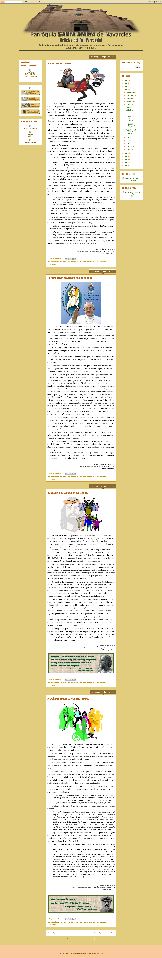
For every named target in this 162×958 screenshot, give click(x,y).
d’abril (128, 140)
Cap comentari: (55, 258)
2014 (126, 153)
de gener (129, 149)
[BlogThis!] (68, 259)
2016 (126, 87)
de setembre (130, 101)
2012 (126, 159)
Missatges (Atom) (87, 939)
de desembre (130, 92)
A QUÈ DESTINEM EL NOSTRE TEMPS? (68, 698)
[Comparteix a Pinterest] (75, 259)
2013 (126, 156)
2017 (126, 84)
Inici (81, 932)
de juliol (129, 104)
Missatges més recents (58, 932)
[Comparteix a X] (71, 259)
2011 (126, 162)
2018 (126, 81)
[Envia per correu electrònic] (66, 259)
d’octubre (129, 98)
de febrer (129, 146)
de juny (129, 107)
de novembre (131, 95)
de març (129, 143)
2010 (126, 165)
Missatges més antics (104, 932)
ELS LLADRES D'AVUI (59, 63)
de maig (129, 137)
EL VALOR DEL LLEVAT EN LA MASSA (67, 493)
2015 (126, 90)
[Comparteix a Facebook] (73, 259)
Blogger (98, 953)
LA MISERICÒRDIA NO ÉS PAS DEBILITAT (70, 278)
